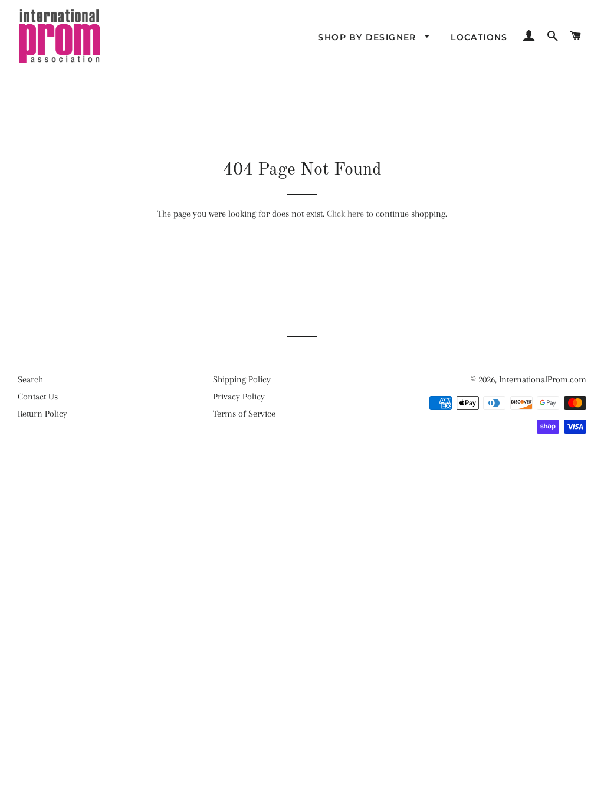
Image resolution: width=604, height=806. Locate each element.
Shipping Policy (242, 379)
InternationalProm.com (542, 379)
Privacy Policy (239, 396)
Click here (345, 213)
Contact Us (38, 396)
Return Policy (42, 413)
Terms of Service (244, 413)
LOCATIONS (479, 37)
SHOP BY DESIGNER (368, 37)
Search (30, 379)
